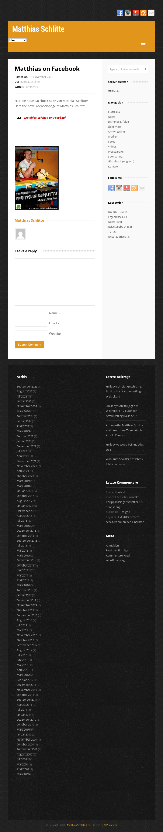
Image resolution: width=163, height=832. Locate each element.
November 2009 (27, 739)
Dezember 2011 (26, 685)
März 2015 (23, 555)
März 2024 (23, 411)
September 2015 (27, 540)
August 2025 (24, 391)
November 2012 (27, 635)
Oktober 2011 (25, 695)
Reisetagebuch (117, 227)
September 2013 (27, 615)
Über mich (114, 127)
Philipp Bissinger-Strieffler (122, 502)
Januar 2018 (24, 491)
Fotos (111, 141)
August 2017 (24, 501)
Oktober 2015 (25, 536)
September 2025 (27, 386)
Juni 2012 (22, 660)
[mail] (151, 13)
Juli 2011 (22, 709)
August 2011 (24, 705)
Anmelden (112, 545)
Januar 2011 (24, 715)
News (111, 117)
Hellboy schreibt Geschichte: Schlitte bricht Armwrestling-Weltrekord (124, 391)
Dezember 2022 (26, 446)
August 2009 (24, 754)
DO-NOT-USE (116, 212)
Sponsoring (115, 156)
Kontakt (113, 166)
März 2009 (23, 774)
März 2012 (23, 675)
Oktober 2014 (25, 565)
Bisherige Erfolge (118, 122)
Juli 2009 (22, 759)
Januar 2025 (24, 401)
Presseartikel (116, 151)
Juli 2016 (22, 520)
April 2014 (23, 580)
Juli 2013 (22, 625)
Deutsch (116, 91)
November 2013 (27, 605)
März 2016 (23, 526)
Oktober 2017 (25, 496)
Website (55, 333)
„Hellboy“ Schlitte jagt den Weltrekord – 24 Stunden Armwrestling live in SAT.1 (122, 411)
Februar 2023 (25, 436)
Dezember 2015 (26, 530)
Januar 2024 (24, 421)
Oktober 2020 (25, 476)
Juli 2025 (22, 396)
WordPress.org (115, 560)
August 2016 (24, 516)
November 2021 (27, 466)
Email (54, 323)
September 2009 (27, 749)
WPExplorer (110, 824)
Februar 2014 (25, 590)
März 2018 (23, 486)
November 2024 (27, 406)
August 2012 (24, 650)
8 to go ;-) (125, 512)
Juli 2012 (22, 655)
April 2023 (23, 426)
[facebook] (120, 13)
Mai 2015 (22, 550)
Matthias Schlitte (30, 82)
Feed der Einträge (117, 550)
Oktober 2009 (25, 744)
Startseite (114, 112)
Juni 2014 (22, 570)
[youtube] (135, 13)
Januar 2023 (24, 441)
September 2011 (27, 699)
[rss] (143, 13)
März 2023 (23, 431)
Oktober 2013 (25, 610)
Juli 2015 (22, 545)
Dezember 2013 (26, 600)
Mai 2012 (22, 665)
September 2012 (27, 645)
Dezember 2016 (26, 511)
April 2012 (23, 670)
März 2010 (23, 729)
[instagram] (127, 13)
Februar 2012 (25, 680)
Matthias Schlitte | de (79, 824)
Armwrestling (116, 131)
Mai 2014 (22, 575)
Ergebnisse (115, 217)
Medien (113, 136)
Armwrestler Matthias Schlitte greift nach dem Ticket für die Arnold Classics (124, 430)
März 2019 (23, 481)
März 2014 (23, 585)
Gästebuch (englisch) (121, 161)
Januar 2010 (24, 734)
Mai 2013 (22, 630)
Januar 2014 (24, 595)
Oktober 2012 (25, 640)
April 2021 (23, 471)
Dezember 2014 (26, 560)
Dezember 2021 (26, 461)
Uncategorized (117, 237)
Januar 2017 (24, 506)
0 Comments (30, 87)
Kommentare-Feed (118, 555)
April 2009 (23, 769)
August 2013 (24, 620)
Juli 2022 (22, 451)
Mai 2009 (22, 764)
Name (54, 313)
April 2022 (23, 456)
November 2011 (27, 690)
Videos (112, 146)
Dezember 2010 (26, 719)
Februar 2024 (25, 416)
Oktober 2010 (25, 724)
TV (109, 232)
